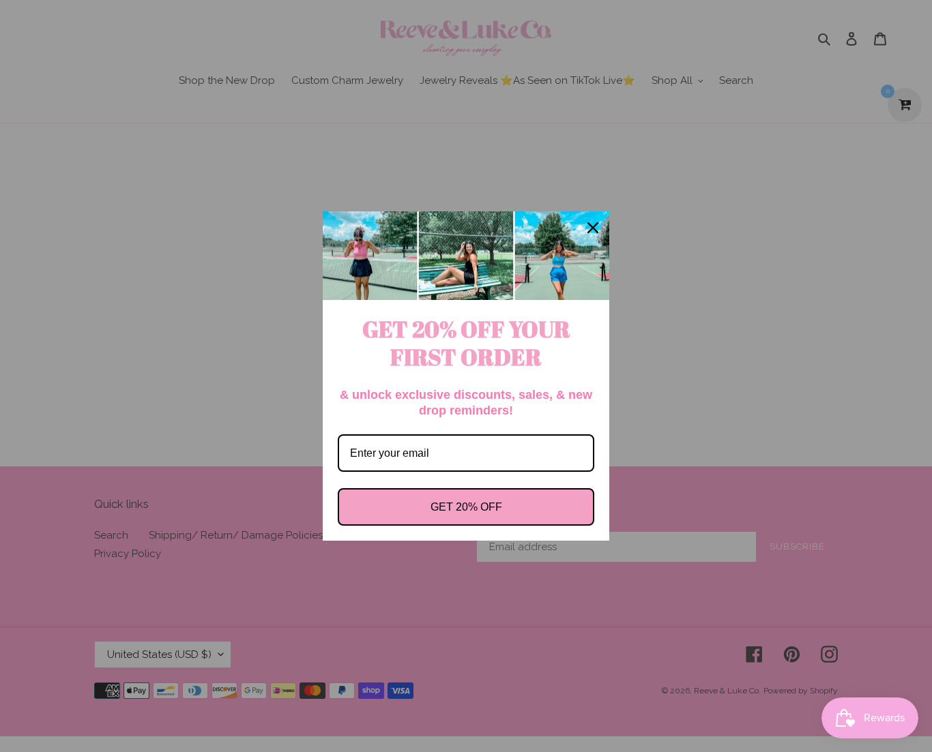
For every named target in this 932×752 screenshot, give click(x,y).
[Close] (593, 227)
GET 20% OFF (466, 507)
